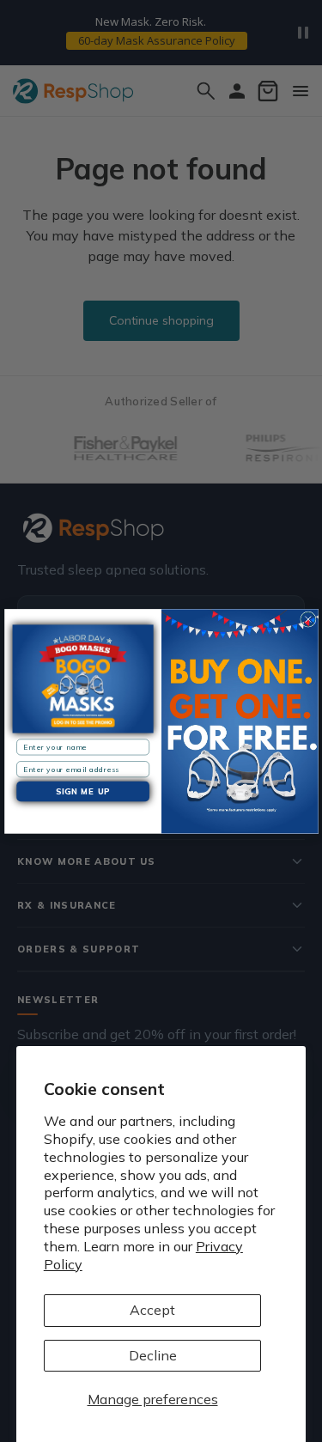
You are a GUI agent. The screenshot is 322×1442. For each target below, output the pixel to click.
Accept (152, 1309)
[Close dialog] (307, 619)
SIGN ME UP (82, 791)
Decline (153, 1355)
